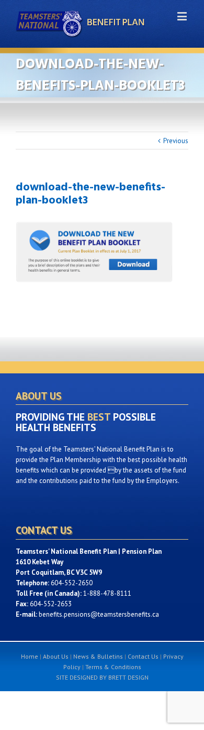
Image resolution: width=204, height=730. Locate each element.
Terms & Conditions (113, 667)
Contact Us (143, 656)
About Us (56, 656)
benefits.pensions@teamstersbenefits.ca (99, 614)
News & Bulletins (98, 656)
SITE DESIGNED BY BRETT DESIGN (102, 677)
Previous (175, 140)
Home (29, 656)
